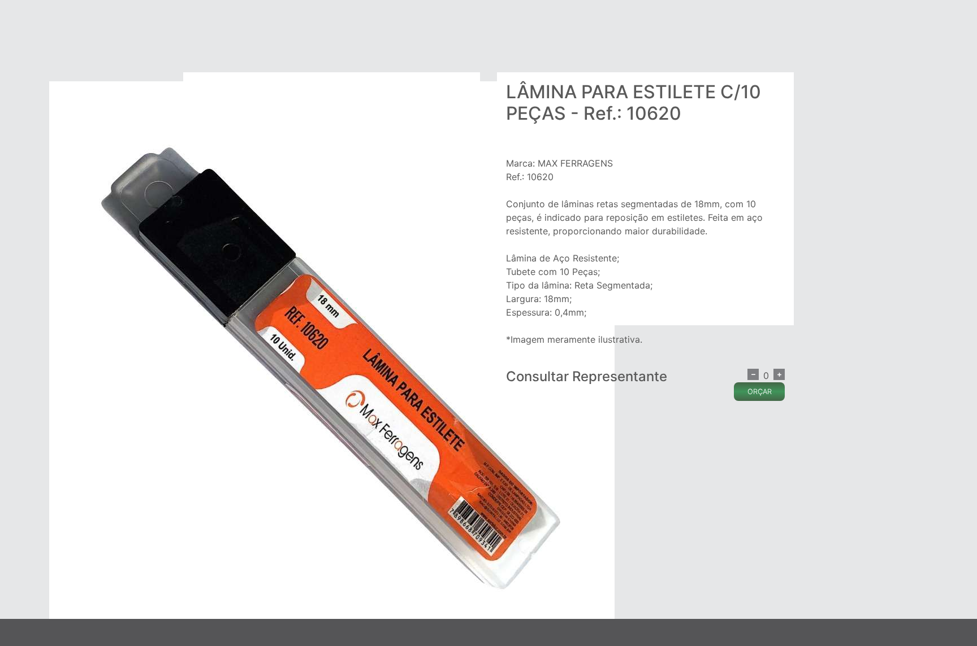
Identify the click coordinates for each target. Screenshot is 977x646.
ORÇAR (759, 391)
